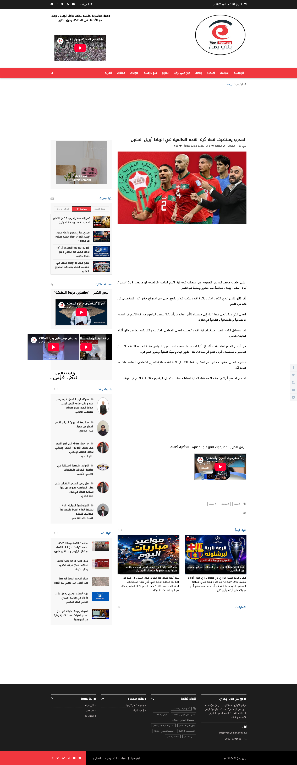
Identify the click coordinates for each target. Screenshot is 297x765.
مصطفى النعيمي (84, 412)
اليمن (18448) (161, 714)
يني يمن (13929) (187, 725)
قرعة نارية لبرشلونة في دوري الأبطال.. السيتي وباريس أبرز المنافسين (215, 569)
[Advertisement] (148, 110)
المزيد (108, 73)
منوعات (134, 73)
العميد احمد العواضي (83, 518)
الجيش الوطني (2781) (164, 731)
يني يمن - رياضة (168, 563)
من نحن (90, 711)
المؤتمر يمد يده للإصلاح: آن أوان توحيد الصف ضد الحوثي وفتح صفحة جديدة (73, 251)
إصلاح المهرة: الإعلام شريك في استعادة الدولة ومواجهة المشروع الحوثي (72, 267)
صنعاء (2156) (173, 736)
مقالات (121, 73)
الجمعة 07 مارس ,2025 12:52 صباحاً (203, 146)
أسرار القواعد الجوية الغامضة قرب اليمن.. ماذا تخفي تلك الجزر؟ (71, 580)
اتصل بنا (89, 716)
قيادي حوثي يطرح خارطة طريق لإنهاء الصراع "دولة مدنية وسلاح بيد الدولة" (73, 236)
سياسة (224, 73)
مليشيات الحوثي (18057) (183, 720)
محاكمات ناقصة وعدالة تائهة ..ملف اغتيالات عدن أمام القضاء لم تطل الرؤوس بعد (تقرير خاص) (71, 547)
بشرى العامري (86, 431)
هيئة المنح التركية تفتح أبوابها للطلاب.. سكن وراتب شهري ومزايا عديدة (72, 565)
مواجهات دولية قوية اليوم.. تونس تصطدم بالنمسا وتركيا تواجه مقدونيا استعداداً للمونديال (151, 569)
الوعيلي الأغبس (85, 474)
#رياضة (237, 504)
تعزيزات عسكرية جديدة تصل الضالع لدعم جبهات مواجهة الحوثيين (71, 220)
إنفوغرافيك (138, 711)
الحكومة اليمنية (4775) (163, 725)
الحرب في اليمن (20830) (184, 714)
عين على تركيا (182, 73)
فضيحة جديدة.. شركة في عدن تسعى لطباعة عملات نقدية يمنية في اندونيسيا (71, 615)
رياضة (198, 73)
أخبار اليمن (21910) (181, 708)
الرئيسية (239, 73)
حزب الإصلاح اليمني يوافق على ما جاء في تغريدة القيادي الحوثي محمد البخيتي (72, 597)
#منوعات (225, 504)
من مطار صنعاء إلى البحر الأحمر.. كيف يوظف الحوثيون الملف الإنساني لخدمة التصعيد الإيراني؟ (74, 447)
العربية (85, 4)
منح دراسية (150, 73)
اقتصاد (211, 73)
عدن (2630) (189, 736)
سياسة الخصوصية (115, 758)
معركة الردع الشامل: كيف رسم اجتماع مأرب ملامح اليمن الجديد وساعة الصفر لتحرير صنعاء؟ (75, 403)
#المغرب (212, 504)
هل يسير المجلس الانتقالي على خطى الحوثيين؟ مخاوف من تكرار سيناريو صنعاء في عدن (74, 487)
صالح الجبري (87, 456)
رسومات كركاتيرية (135, 705)
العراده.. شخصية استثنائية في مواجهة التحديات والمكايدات (75, 467)
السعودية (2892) (187, 731)
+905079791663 (234, 739)
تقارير (165, 73)
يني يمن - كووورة (234, 563)
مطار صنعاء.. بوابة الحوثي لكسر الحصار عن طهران (74, 424)
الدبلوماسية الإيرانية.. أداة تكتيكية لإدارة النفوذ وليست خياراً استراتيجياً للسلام (76, 509)
